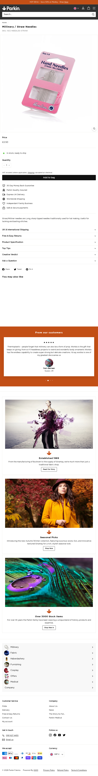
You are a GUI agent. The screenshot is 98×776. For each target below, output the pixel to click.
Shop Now (49, 548)
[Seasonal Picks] (49, 503)
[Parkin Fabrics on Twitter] (64, 735)
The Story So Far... (57, 714)
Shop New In (49, 627)
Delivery (5, 710)
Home (4, 22)
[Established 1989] (49, 424)
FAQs (4, 706)
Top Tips (6, 248)
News (51, 710)
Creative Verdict (10, 255)
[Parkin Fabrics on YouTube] (59, 735)
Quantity (6, 160)
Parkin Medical (55, 718)
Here (66, 2)
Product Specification (12, 242)
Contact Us (7, 718)
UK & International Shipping (15, 230)
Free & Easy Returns (11, 236)
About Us (53, 706)
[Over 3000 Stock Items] (49, 582)
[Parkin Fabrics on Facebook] (55, 735)
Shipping (31, 172)
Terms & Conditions (79, 770)
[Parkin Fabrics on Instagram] (50, 735)
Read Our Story (49, 469)
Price (4, 137)
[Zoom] (94, 128)
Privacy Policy (49, 770)
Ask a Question (9, 261)
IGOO (36, 770)
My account (7, 722)
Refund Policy (63, 770)
